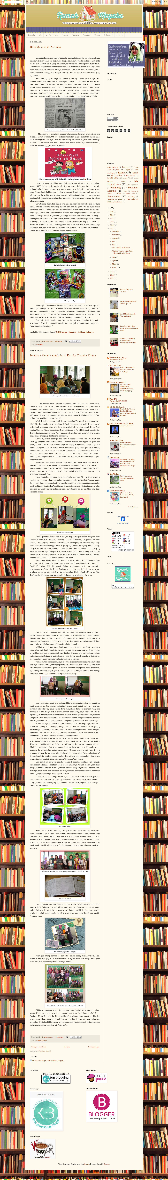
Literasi (65, 35)
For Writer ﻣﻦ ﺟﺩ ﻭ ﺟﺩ (118, 357)
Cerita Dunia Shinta (117, 490)
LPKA (123, 181)
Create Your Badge (122, 523)
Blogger (106, 1164)
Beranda (31, 35)
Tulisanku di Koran (114, 199)
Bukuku (75, 35)
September (116, 234)
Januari (115, 267)
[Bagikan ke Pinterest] (79, 341)
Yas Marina (114, 474)
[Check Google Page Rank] (112, 120)
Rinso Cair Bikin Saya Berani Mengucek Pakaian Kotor (129, 328)
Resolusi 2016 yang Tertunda (126, 290)
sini (85, 179)
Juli (113, 241)
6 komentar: (59, 341)
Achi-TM (113, 399)
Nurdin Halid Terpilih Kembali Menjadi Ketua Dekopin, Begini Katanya (128, 412)
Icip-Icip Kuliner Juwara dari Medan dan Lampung (128, 444)
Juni (113, 245)
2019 (112, 215)
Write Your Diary (116, 440)
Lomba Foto (127, 178)
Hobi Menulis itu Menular (45, 47)
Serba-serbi (108, 35)
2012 (112, 275)
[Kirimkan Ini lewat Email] (70, 341)
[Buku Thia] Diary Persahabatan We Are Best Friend (127, 495)
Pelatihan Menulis (41, 1040)
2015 (112, 225)
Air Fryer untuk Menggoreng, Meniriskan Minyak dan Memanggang (126, 387)
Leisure (119, 35)
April (114, 260)
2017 (112, 218)
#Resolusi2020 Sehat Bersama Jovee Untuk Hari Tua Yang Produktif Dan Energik (127, 462)
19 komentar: (59, 1037)
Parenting (86, 35)
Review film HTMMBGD (118, 401)
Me (40, 35)
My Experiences (52, 35)
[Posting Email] (66, 341)
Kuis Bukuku (130, 175)
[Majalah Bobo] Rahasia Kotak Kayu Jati (128, 302)
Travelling (131, 197)
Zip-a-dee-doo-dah (126, 426)
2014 (112, 228)
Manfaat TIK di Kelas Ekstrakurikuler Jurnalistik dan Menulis (128, 340)
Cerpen (127, 169)
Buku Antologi (112, 167)
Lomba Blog (39, 344)
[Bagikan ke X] (75, 341)
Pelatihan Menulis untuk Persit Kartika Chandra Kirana (63, 355)
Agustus (115, 238)
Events (97, 35)
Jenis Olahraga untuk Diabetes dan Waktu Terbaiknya (127, 369)
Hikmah (135, 172)
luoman (86, 1164)
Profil (125, 191)
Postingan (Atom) (44, 1051)
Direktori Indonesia (117, 407)
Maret (114, 264)
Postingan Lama (93, 1047)
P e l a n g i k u (115, 365)
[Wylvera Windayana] (123, 520)
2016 (112, 221)
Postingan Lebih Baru (38, 1047)
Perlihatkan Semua (133, 507)
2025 (112, 211)
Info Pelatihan (116, 175)
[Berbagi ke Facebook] (77, 341)
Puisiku (118, 193)
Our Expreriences (133, 184)
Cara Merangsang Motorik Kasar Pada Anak (126, 478)
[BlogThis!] (72, 341)
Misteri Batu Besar (116, 359)
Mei (113, 257)
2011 (112, 278)
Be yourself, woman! (117, 382)
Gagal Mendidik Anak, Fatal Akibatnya (128, 315)
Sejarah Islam (130, 193)
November (116, 231)
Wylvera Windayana (123, 516)
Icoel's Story (114, 457)
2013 (112, 271)
